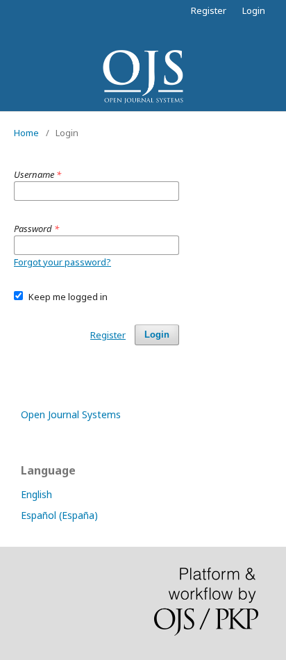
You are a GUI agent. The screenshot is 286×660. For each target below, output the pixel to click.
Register (208, 10)
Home (26, 132)
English (36, 494)
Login (253, 10)
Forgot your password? (62, 262)
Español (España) (59, 515)
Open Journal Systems (71, 414)
